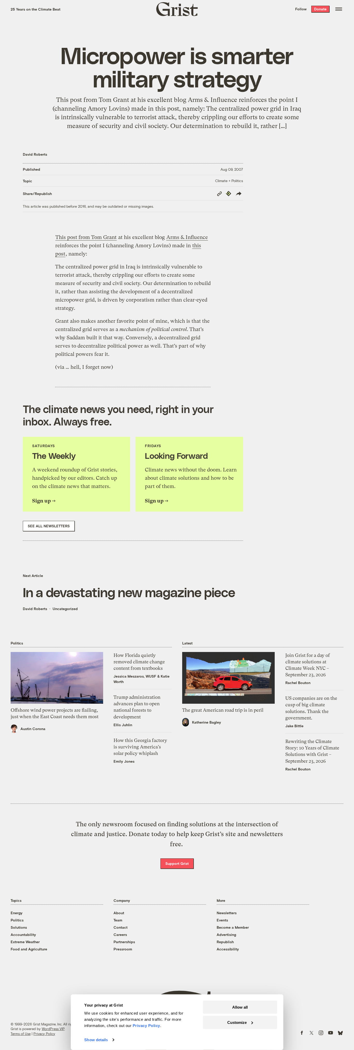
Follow (301, 9)
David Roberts (35, 154)
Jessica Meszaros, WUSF (135, 676)
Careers (120, 934)
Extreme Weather (25, 942)
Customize (237, 1022)
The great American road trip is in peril (222, 710)
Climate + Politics (229, 180)
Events (222, 920)
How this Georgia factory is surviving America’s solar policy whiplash (140, 747)
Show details (96, 1040)
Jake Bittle (294, 726)
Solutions (19, 927)
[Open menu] (338, 9)
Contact (121, 927)
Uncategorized (65, 608)
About (119, 913)
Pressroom (123, 949)
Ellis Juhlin (123, 725)
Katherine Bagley (206, 722)
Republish (225, 942)
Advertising (226, 934)
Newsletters (227, 913)
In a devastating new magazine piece (129, 592)
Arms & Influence (187, 237)
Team (118, 920)
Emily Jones (124, 761)
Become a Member (233, 927)
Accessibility (228, 949)
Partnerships (124, 942)
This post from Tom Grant (86, 237)
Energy (17, 913)
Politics (17, 920)
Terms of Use (21, 1034)
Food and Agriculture (29, 949)
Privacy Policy (44, 1034)
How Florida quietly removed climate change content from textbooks (139, 661)
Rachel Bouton (297, 682)
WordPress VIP (53, 1029)
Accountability (23, 934)
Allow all (240, 1007)
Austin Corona (32, 728)
